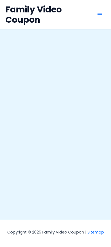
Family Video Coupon (33, 14)
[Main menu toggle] (100, 14)
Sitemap (96, 232)
